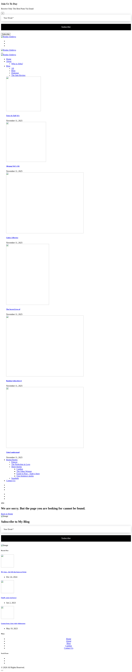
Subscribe (6, 34)
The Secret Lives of (13, 309)
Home (8, 59)
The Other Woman (24, 471)
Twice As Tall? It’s (12, 116)
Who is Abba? (17, 64)
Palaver (14, 462)
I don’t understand (12, 452)
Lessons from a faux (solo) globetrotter (13, 623)
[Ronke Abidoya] (8, 37)
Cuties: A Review (12, 238)
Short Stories (16, 467)
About (8, 61)
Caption (19, 469)
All (12, 68)
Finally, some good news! (8, 597)
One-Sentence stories (25, 476)
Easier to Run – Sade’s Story (28, 474)
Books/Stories (12, 460)
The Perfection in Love (20, 464)
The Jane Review (18, 75)
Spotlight (15, 478)
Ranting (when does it (14, 381)
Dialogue (15, 73)
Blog (8, 66)
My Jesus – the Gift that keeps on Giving (13, 572)
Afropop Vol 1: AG (13, 166)
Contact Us (10, 481)
